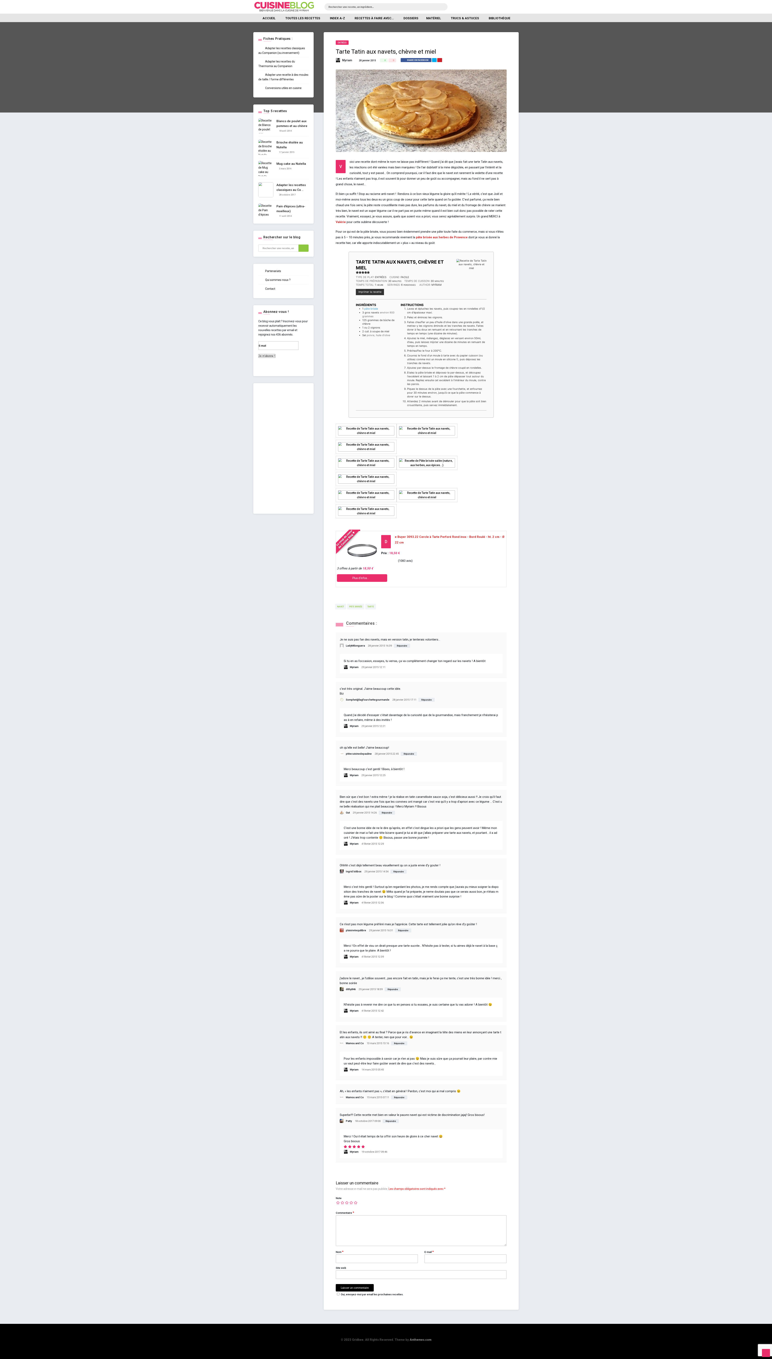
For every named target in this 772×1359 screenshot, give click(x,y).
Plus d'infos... (361, 578)
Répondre (402, 646)
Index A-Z (337, 18)
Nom (339, 1252)
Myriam (347, 60)
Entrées (342, 43)
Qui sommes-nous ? (278, 279)
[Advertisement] (283, 448)
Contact (270, 288)
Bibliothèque (499, 18)
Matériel (433, 18)
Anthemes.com (420, 1340)
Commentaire (345, 1213)
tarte (370, 606)
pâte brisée (371, 308)
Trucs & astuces (465, 18)
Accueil (269, 18)
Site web (341, 1267)
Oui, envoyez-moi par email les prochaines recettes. (372, 1294)
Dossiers (410, 18)
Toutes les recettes (302, 18)
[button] (357, 272)
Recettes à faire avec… (374, 18)
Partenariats (273, 271)
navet (340, 606)
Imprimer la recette (369, 291)
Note (339, 1198)
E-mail (429, 1252)
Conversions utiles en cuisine (283, 88)
